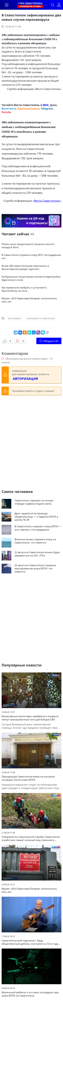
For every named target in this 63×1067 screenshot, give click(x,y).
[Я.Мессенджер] (29, 332)
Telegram (47, 108)
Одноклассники (28, 108)
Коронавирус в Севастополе (40, 318)
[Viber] (38, 332)
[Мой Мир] (34, 332)
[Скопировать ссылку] (47, 332)
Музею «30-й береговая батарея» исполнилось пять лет (29, 300)
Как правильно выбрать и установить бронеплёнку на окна (24, 289)
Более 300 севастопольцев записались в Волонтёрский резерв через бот (25, 267)
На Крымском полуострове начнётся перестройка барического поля (31, 278)
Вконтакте (9, 108)
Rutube (6, 112)
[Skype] (43, 332)
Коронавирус (14, 318)
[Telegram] (16, 332)
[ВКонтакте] (20, 332)
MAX (46, 105)
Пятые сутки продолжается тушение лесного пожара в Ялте (28, 246)
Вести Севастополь (48, 89)
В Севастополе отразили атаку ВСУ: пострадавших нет (31, 256)
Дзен (53, 105)
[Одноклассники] (25, 332)
